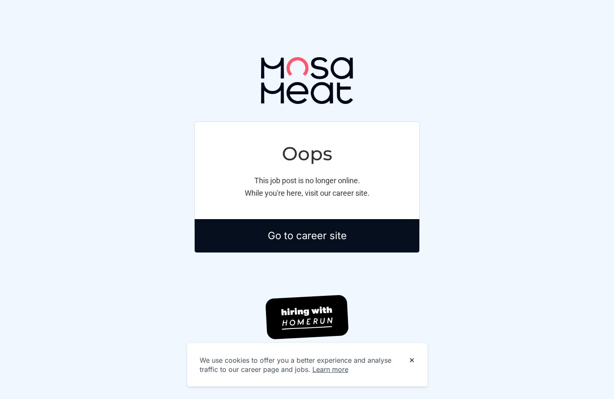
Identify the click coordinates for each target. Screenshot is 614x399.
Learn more (330, 369)
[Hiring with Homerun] (307, 317)
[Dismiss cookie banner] (412, 360)
